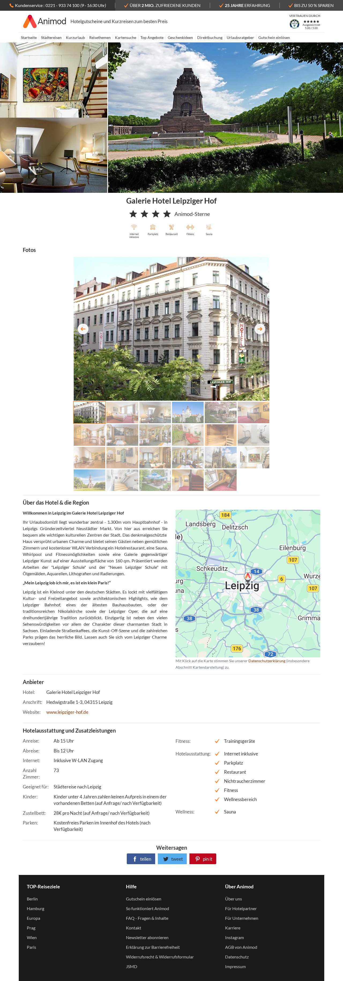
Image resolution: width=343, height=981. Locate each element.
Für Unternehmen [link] (241, 918)
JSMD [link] (131, 966)
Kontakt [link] (133, 927)
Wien (32, 937)
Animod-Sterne (192, 214)
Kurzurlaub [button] (75, 37)
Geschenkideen (180, 37)
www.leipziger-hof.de (67, 712)
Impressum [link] (235, 966)
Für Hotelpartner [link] (241, 908)
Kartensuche (125, 37)
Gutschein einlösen (274, 37)
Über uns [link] (233, 898)
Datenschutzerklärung (239, 583)
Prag (31, 927)
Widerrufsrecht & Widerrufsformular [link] (160, 956)
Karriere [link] (232, 927)
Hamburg (35, 908)
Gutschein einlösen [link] (143, 898)
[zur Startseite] (44, 21)
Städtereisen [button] (51, 37)
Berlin (32, 898)
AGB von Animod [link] (241, 947)
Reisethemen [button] (100, 37)
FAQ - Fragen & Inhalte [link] (147, 918)
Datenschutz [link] (237, 956)
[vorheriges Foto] (83, 329)
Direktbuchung (209, 37)
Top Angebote (151, 37)
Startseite (29, 37)
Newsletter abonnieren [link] (147, 937)
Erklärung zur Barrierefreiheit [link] (153, 947)
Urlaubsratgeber (240, 37)
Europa (33, 918)
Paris (31, 947)
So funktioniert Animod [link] (147, 908)
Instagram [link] (234, 937)
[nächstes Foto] (260, 329)
